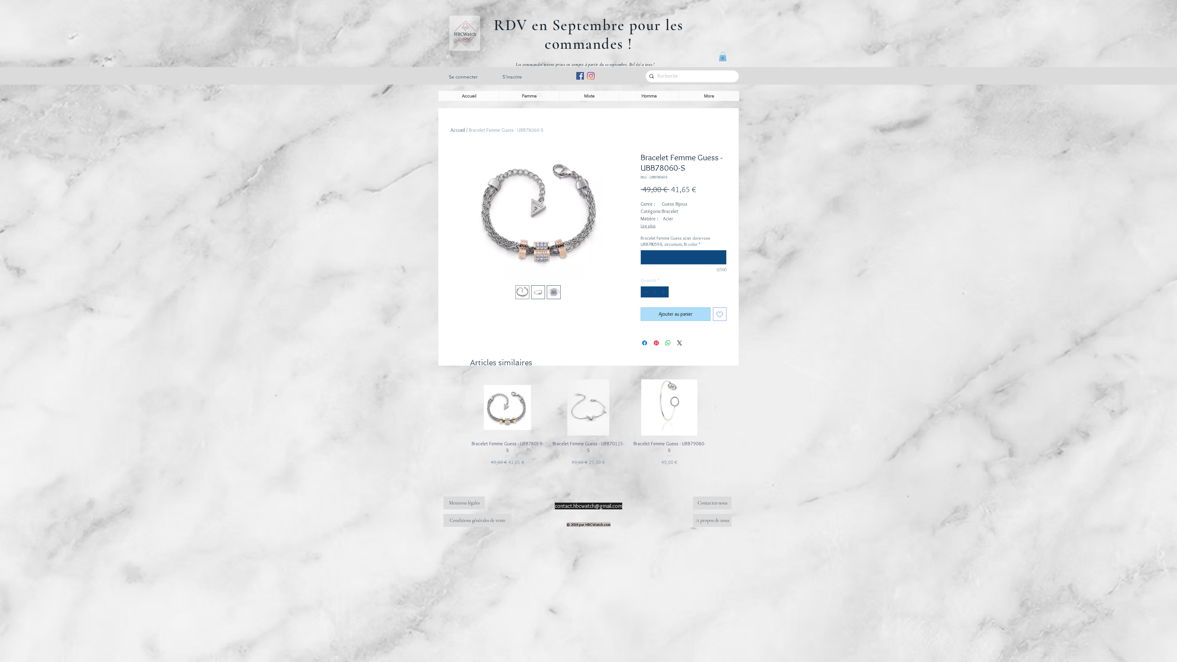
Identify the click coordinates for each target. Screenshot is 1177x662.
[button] (723, 56)
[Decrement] (645, 292)
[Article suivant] (715, 407)
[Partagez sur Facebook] (644, 343)
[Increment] (664, 292)
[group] (588, 422)
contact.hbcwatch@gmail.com (588, 506)
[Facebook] (580, 76)
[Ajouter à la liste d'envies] (719, 314)
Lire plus (648, 226)
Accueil (458, 130)
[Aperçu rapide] (507, 407)
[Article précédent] (461, 407)
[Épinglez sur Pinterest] (656, 343)
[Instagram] (591, 76)
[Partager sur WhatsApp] (668, 343)
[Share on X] (679, 343)
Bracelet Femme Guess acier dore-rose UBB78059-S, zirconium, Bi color (675, 241)
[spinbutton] (654, 292)
